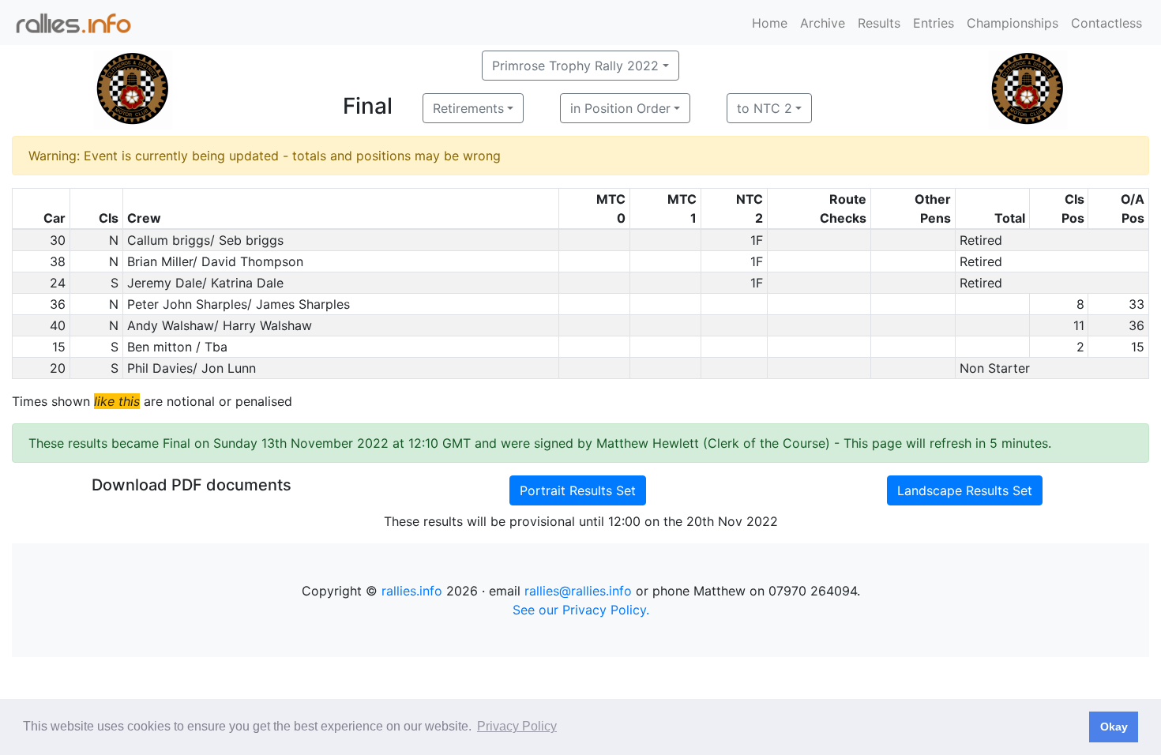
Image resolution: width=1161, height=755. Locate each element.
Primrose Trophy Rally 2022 (575, 65)
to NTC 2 (764, 108)
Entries (933, 23)
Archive (822, 23)
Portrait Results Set (578, 490)
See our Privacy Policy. (581, 610)
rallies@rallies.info (578, 591)
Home (769, 23)
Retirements (468, 108)
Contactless (1106, 23)
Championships (1012, 23)
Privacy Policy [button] (517, 726)
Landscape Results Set (964, 490)
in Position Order (620, 108)
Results (879, 23)
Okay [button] (1114, 726)
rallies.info (411, 591)
